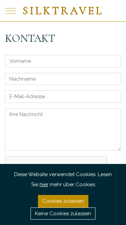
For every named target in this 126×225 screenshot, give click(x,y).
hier (44, 184)
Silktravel (63, 10)
